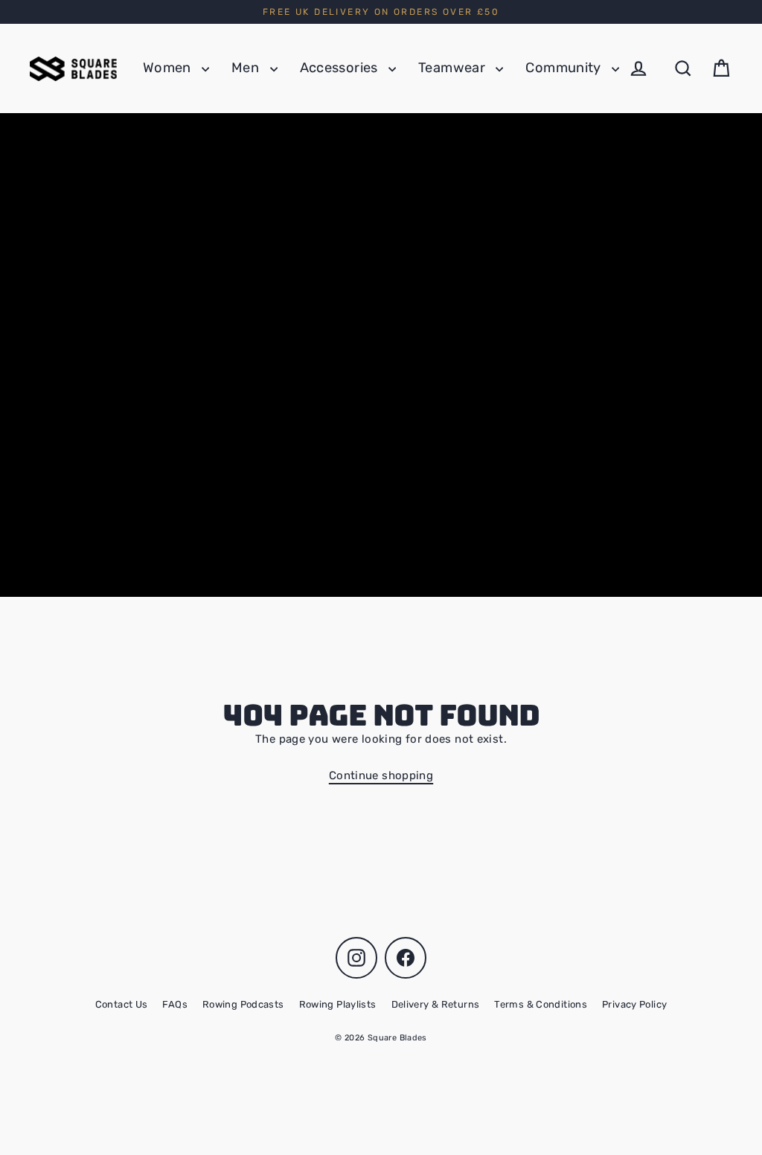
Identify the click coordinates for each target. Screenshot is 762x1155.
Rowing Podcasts (243, 1004)
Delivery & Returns (435, 1004)
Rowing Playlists (338, 1004)
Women (168, 68)
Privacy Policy (634, 1004)
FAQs (175, 1004)
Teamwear (453, 68)
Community (564, 68)
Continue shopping (381, 775)
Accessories (341, 68)
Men (247, 68)
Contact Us (121, 1004)
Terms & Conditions (540, 1004)
